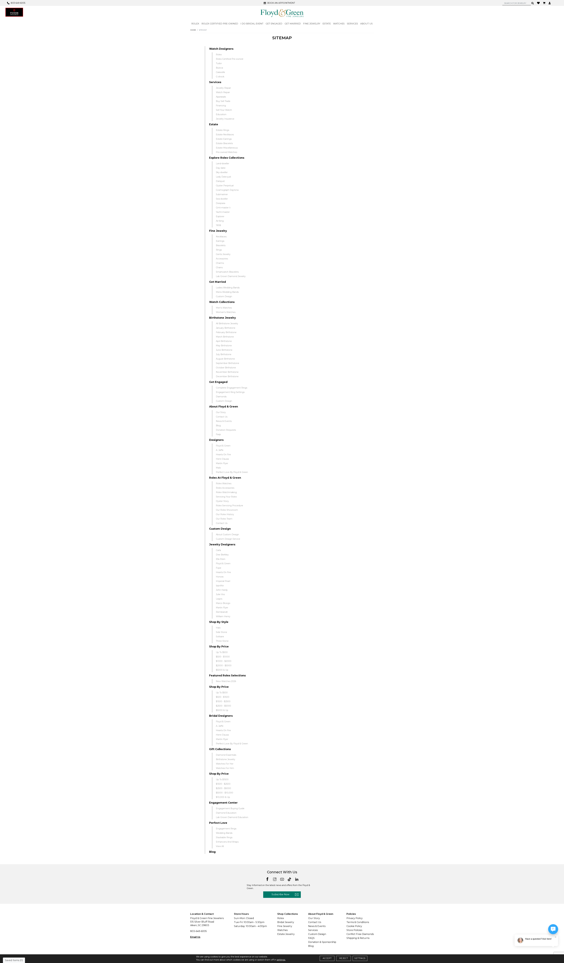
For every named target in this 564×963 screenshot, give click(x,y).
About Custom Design (227, 534)
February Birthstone (226, 332)
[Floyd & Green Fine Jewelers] (282, 13)
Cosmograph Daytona (227, 190)
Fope (218, 568)
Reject (343, 958)
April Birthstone (224, 341)
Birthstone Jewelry (222, 317)
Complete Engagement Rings (231, 387)
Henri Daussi (222, 459)
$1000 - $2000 (223, 661)
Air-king (220, 221)
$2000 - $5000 (223, 665)
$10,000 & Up (223, 797)
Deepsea (220, 203)
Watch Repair (223, 92)
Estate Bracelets (224, 143)
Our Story (221, 412)
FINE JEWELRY (311, 23)
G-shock (220, 76)
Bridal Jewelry (285, 922)
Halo (218, 627)
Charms (220, 263)
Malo (218, 467)
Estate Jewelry (286, 934)
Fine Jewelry (218, 230)
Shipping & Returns (357, 938)
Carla (218, 550)
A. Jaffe (219, 450)
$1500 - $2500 (223, 701)
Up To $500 (222, 652)
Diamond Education (226, 813)
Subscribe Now (280, 894)
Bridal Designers (221, 715)
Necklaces (221, 236)
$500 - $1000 (223, 656)
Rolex (219, 54)
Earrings (220, 241)
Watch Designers (221, 48)
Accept (327, 958)
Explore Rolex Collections (226, 157)
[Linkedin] (297, 879)
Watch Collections (222, 302)
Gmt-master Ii (223, 207)
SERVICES (352, 23)
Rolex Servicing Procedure (229, 505)
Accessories (222, 258)
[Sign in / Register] (550, 3)
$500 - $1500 (222, 697)
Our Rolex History (225, 514)
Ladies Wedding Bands (228, 287)
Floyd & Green (223, 445)
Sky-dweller (222, 172)
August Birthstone (225, 358)
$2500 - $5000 (223, 705)
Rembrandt (222, 612)
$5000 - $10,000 (224, 792)
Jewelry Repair (223, 88)
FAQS (311, 938)
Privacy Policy (354, 918)
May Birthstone (224, 345)
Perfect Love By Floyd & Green (232, 472)
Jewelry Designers (222, 544)
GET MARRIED (293, 23)
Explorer (220, 216)
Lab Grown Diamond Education (232, 817)
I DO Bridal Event (251, 23)
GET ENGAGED (274, 23)
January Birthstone (225, 328)
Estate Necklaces (225, 134)
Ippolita (220, 585)
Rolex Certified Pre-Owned (220, 23)
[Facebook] (267, 879)
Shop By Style (218, 622)
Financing (221, 105)
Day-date (220, 168)
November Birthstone (227, 372)
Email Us (195, 937)
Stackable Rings (224, 837)
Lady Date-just (223, 176)
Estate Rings (222, 130)
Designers (216, 440)
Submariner (222, 194)
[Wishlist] (539, 2)
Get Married (217, 282)
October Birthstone (226, 367)
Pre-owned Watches (226, 152)
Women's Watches (225, 312)
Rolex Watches (223, 483)
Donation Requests (226, 430)
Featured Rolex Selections (227, 675)
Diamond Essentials (226, 755)
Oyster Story (222, 501)
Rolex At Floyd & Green (225, 477)
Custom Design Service (228, 539)
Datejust (220, 181)
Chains (219, 267)
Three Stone (222, 641)
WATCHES (339, 23)
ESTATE (327, 23)
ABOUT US (366, 23)
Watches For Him (225, 768)
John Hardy (222, 590)
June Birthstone (224, 350)
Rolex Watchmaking (226, 492)
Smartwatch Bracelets (227, 272)
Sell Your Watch (224, 110)
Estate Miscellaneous (227, 147)
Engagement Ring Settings (230, 392)
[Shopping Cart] (544, 3)
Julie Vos (220, 594)
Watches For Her (224, 763)
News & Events (224, 421)
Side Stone (221, 632)
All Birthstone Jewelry (227, 323)
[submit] (532, 3)
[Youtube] (282, 879)
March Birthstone (225, 336)
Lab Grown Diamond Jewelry (231, 276)
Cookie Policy (354, 926)
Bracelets (220, 245)
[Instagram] (275, 879)
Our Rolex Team (224, 518)
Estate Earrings (224, 139)
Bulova (219, 67)
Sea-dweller (222, 198)
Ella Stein (220, 559)
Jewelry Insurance (225, 118)
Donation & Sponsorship (322, 942)
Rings (219, 250)
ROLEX (195, 23)
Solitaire (220, 636)
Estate (213, 124)
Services (215, 82)
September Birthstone (227, 363)
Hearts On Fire (223, 454)
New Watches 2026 (226, 681)
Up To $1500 (222, 779)
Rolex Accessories (225, 488)
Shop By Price (219, 646)
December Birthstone (227, 376)
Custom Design (224, 296)
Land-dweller (222, 163)
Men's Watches (224, 307)
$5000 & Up (222, 670)
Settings (359, 958)
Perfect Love (218, 822)
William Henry (223, 616)
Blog (218, 425)
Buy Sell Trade (223, 101)
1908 (218, 225)
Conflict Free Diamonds (360, 934)
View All (220, 846)
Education (221, 114)
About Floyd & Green (223, 406)
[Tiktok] (289, 879)
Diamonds (221, 396)
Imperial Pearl (223, 581)
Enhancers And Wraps (227, 842)
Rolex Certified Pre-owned (229, 59)
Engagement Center (223, 802)
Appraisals (221, 96)
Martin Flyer (222, 463)
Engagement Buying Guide (230, 808)
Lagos (219, 598)
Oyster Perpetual (225, 185)
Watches (282, 930)
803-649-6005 (198, 931)
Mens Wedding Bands (227, 292)
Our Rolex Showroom (227, 510)
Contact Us (221, 416)
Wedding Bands (224, 833)
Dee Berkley (222, 554)
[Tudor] (14, 12)
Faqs (218, 434)
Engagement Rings (226, 828)
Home (193, 30)
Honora (219, 576)
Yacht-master (223, 212)
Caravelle (220, 72)
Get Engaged (218, 382)
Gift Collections (220, 749)
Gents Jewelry (223, 254)
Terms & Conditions (357, 922)
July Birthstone (223, 354)
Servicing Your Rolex (226, 496)
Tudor (219, 63)
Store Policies (354, 930)
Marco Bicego (223, 603)
